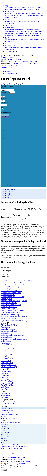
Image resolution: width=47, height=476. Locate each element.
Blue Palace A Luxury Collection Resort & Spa (17, 281)
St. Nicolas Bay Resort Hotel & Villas (14, 317)
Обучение (27, 35)
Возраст (4, 98)
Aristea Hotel (5, 393)
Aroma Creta (5, 373)
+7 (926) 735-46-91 (27, 461)
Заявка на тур (23, 446)
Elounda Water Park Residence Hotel (14, 339)
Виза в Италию (38, 39)
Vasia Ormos (5, 387)
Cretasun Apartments (8, 402)
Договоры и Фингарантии (15, 31)
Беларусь (24, 9)
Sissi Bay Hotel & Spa (8, 365)
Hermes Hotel (5, 347)
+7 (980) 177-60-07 (17, 63)
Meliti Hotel (5, 351)
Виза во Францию (12, 41)
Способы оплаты (31, 31)
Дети (3, 94)
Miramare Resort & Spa (9, 307)
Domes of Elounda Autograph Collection (15, 287)
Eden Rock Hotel (7, 381)
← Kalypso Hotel (7, 84)
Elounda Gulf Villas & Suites (11, 293)
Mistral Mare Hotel (7, 359)
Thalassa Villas (6, 416)
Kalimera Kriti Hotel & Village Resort (14, 301)
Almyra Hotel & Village (9, 325)
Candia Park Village (8, 329)
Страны (8, 6)
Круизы (21, 13)
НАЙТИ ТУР (6, 117)
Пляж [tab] (7, 198)
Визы (7, 37)
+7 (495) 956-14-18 (16, 61)
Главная (8, 71)
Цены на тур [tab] (10, 190)
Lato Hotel (4, 397)
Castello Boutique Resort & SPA (12, 283)
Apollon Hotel (6, 371)
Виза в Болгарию (26, 39)
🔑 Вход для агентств (9, 65)
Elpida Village (6, 341)
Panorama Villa (6, 361)
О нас (7, 19)
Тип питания (6, 113)
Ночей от (4, 103)
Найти (4, 470)
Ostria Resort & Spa (8, 309)
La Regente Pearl (7, 410)
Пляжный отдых (11, 13)
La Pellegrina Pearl (7, 408)
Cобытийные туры (12, 17)
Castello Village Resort (9, 331)
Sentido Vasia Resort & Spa (10, 315)
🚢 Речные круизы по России (12, 59)
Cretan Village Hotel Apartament (12, 335)
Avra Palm (4, 377)
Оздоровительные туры (34, 15)
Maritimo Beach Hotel (8, 349)
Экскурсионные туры (32, 13)
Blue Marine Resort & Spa (10, 279)
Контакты (35, 35)
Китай (37, 9)
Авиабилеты (10, 45)
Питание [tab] (8, 196)
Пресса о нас (21, 21)
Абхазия (28, 8)
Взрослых (4, 92)
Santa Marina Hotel (7, 385)
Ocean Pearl (5, 412)
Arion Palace (5, 327)
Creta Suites (5, 333)
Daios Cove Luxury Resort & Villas (13, 285)
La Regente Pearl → (21, 84)
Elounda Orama (6, 337)
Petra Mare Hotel (7, 363)
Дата (2, 107)
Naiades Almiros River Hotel (11, 423)
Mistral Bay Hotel (7, 357)
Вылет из (4, 88)
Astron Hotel (5, 375)
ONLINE (18, 448)
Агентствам (9, 27)
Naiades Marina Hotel (8, 383)
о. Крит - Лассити (11, 73)
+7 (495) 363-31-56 (30, 61)
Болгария (4, 434)
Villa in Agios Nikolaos (9, 418)
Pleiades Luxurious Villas (9, 414)
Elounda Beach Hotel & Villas (11, 291)
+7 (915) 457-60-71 (31, 63)
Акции (7, 43)
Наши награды (10, 21)
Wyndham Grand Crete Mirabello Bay (14, 321)
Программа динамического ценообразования (22, 29)
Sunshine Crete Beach (8, 319)
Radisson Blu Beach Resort (10, 313)
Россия (15, 8)
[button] (4, 186)
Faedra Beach (5, 343)
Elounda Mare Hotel (8, 295)
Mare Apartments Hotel (9, 404)
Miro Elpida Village (8, 355)
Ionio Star (4, 389)
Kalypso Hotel (6, 395)
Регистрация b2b (7, 67)
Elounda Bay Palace (8, 289)
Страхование (19, 35)
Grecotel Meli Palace (8, 345)
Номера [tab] (8, 194)
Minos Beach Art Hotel (9, 303)
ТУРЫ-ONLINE (11, 51)
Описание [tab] (9, 192)
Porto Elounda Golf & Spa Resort (12, 311)
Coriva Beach (5, 379)
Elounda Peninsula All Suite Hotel (12, 297)
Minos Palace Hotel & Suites (11, 305)
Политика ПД (33, 466)
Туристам (8, 25)
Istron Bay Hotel (6, 299)
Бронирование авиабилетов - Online (18, 47)
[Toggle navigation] (2, 2)
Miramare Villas (6, 353)
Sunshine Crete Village (9, 367)
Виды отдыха (10, 11)
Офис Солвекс (32, 21)
